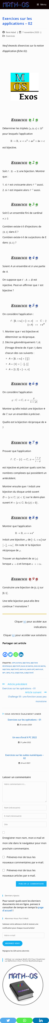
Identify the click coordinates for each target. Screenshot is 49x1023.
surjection (19, 673)
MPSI (8, 673)
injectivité (15, 669)
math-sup (39, 669)
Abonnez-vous (12, 943)
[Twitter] (10, 651)
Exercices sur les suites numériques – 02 (24, 757)
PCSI (12, 673)
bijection (26, 663)
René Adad (11, 32)
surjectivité (28, 673)
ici (24, 621)
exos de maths (39, 666)
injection (6, 669)
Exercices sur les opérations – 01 (24, 719)
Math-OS (23, 669)
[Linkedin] (21, 651)
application (17, 663)
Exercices (10, 36)
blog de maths (27, 666)
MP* (4, 673)
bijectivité (16, 666)
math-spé (31, 669)
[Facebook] (5, 651)
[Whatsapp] (15, 651)
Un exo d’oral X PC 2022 (24, 737)
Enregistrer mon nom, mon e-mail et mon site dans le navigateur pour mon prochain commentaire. (24, 843)
